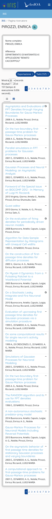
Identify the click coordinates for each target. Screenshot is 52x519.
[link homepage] (10, 5)
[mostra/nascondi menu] (49, 4)
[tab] (7, 99)
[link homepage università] (33, 5)
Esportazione (24, 74)
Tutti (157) (42, 74)
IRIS (3, 20)
